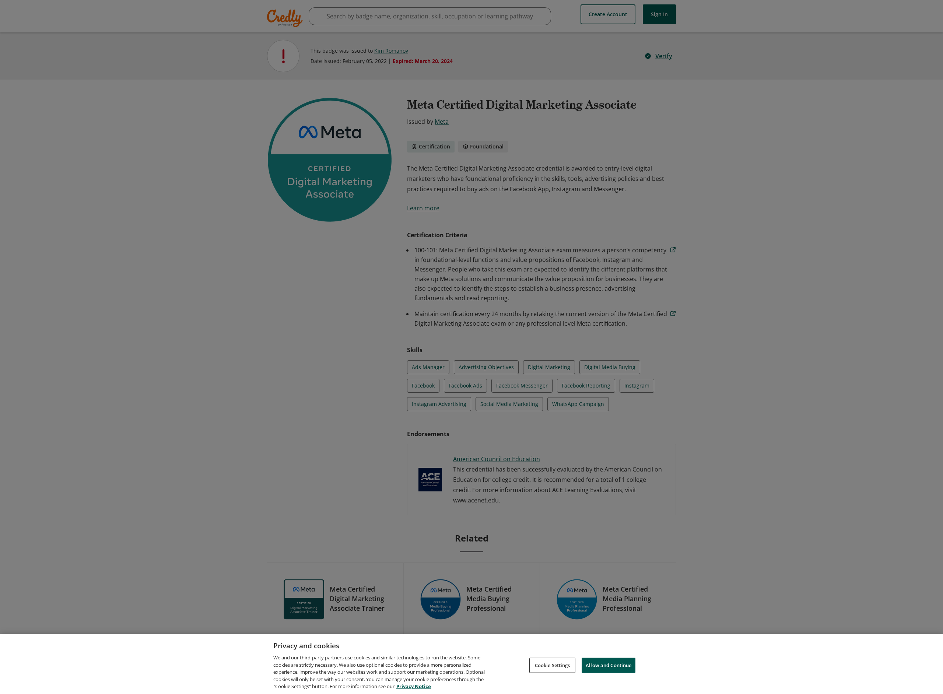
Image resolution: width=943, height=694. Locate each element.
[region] (471, 664)
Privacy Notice (413, 686)
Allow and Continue (608, 665)
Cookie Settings (552, 665)
